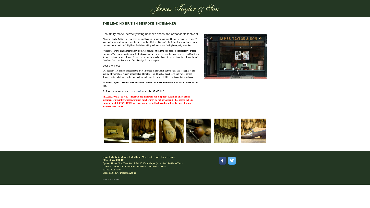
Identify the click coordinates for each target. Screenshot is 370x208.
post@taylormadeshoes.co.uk (122, 173)
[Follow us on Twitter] (232, 161)
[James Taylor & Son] (185, 8)
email (138, 91)
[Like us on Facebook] (222, 161)
